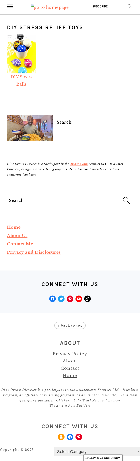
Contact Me (20, 243)
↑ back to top (70, 325)
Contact (70, 368)
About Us (17, 235)
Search (64, 122)
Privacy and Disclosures (34, 252)
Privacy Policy (70, 353)
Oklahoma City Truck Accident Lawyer (88, 400)
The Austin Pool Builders (70, 405)
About (70, 361)
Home (14, 227)
